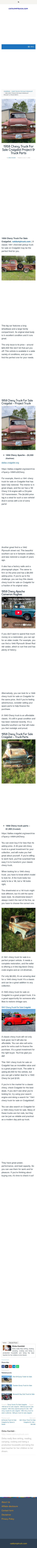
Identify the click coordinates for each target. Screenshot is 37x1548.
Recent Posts (13, 1343)
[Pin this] (10, 1366)
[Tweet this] (6, 1366)
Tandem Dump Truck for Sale (22, 1385)
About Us (6, 1502)
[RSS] (18, 2)
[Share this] (3, 1366)
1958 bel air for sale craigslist (10, 1407)
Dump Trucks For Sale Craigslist (17, 1404)
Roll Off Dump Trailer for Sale (22, 1377)
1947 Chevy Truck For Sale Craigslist (16, 1007)
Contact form (7, 1510)
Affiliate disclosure (10, 1506)
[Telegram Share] (13, 1366)
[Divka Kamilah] (7, 1347)
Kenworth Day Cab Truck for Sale (24, 1394)
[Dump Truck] (18, 8)
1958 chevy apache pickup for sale (18, 1409)
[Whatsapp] (17, 1366)
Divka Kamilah (18, 1346)
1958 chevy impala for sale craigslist (17, 1410)
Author (5, 1343)
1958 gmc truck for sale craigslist (22, 1413)
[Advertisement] (18, 31)
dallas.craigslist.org (10, 462)
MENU (32, 47)
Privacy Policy (8, 1518)
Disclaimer (6, 1514)
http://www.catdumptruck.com (15, 1434)
